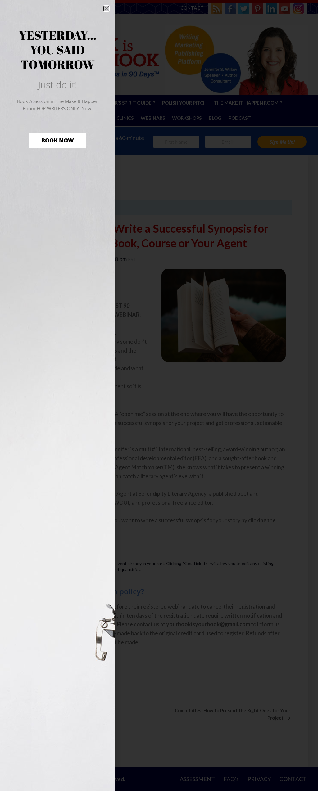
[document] (159, 395)
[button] (106, 8)
